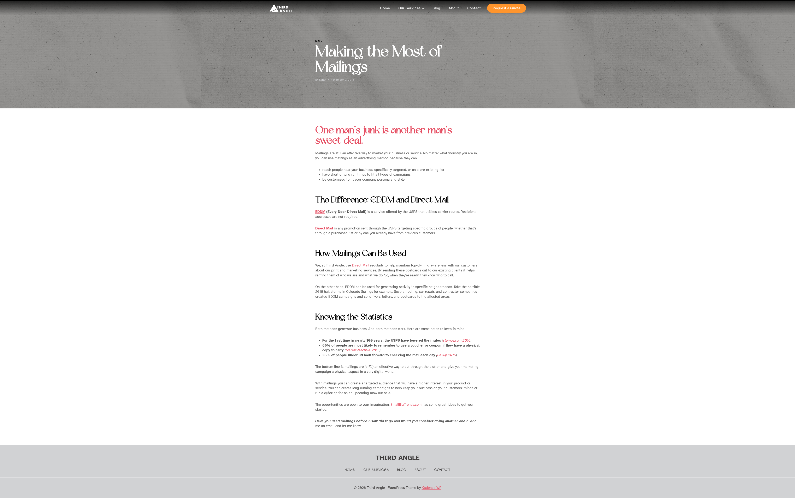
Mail (318, 41)
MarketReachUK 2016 (362, 350)
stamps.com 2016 (456, 340)
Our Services (376, 470)
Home (385, 8)
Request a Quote (506, 8)
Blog (436, 8)
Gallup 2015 (446, 355)
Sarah (322, 80)
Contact (474, 8)
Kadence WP (431, 488)
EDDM (320, 212)
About (454, 8)
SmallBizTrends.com (406, 404)
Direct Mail (360, 265)
